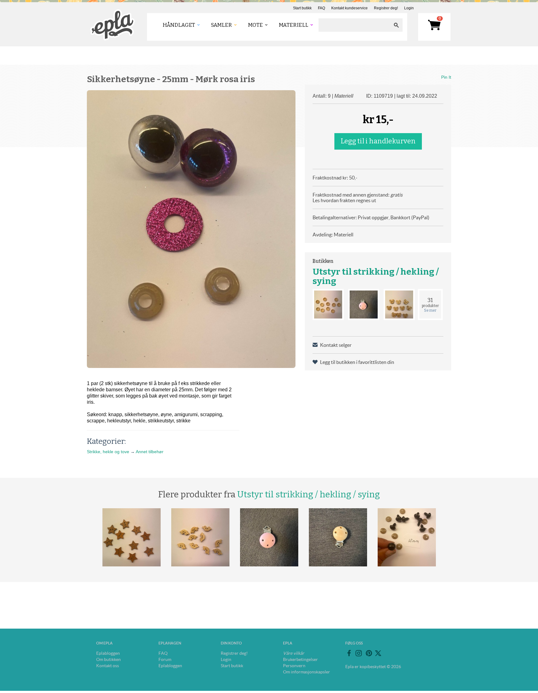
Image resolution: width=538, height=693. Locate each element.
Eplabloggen (108, 653)
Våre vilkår (293, 653)
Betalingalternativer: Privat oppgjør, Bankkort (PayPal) (371, 217)
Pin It (446, 77)
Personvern (294, 665)
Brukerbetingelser (300, 659)
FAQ (321, 8)
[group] (191, 229)
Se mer (430, 310)
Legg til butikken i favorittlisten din (357, 362)
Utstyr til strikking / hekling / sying (376, 276)
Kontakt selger (336, 345)
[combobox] (354, 25)
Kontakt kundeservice (349, 8)
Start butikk (302, 8)
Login (409, 8)
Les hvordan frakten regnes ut (344, 200)
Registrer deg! (386, 8)
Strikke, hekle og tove (108, 451)
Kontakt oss (107, 665)
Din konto (231, 643)
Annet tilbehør (149, 451)
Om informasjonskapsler (306, 671)
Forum (164, 659)
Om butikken (108, 659)
